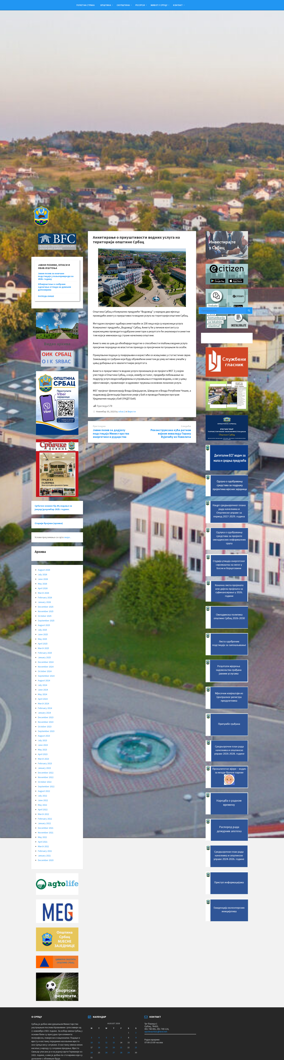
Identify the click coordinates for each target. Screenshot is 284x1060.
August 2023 (44, 735)
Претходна (99, 426)
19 (106, 1047)
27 (114, 1052)
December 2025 (45, 606)
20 (114, 1047)
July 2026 (42, 574)
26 (106, 1052)
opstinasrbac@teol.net (155, 1031)
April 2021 (42, 841)
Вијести (132, 411)
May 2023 (42, 749)
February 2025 (45, 652)
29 (129, 1052)
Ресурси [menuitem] (140, 5)
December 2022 (45, 772)
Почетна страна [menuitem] (85, 5)
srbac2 (121, 411)
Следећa (186, 426)
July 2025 (42, 629)
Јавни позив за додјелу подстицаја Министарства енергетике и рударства (111, 433)
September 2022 (46, 786)
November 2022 (45, 777)
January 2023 (44, 768)
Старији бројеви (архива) (49, 523)
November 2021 (45, 832)
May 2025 (42, 638)
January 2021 (44, 855)
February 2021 (45, 850)
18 (99, 1047)
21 (121, 1047)
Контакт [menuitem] (178, 5)
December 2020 (45, 860)
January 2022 (44, 823)
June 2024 (43, 689)
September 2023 (46, 731)
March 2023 (43, 758)
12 (106, 1042)
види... (67, 537)
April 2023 (42, 754)
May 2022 (42, 804)
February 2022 (45, 818)
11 (99, 1042)
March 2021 (43, 846)
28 (121, 1052)
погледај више (46, 296)
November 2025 (45, 611)
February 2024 (45, 708)
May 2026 (42, 583)
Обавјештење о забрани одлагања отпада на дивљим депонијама (54, 287)
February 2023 (45, 763)
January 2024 (44, 712)
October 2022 (44, 781)
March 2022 (43, 814)
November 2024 (45, 666)
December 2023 (45, 717)
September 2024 (46, 675)
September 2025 (46, 620)
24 (92, 1052)
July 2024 (42, 685)
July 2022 (42, 795)
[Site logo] (41, 224)
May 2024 (42, 694)
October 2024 (44, 671)
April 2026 (42, 588)
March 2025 (43, 648)
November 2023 (45, 721)
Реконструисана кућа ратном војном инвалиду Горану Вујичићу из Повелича (171, 433)
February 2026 (45, 597)
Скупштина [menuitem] (123, 5)
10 (92, 1042)
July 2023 (42, 740)
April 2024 (42, 698)
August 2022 (44, 791)
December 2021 (45, 827)
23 (136, 1047)
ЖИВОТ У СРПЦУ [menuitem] (159, 5)
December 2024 (45, 662)
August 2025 (44, 625)
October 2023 (44, 726)
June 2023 (43, 744)
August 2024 (44, 680)
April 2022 (42, 809)
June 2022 (43, 800)
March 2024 (43, 703)
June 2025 (43, 634)
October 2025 (44, 615)
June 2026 (43, 579)
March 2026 (43, 592)
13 (114, 1042)
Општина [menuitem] (105, 5)
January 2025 (44, 657)
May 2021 (42, 837)
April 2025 (42, 643)
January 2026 (44, 602)
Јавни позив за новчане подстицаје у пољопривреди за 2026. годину (55, 276)
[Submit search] (249, 310)
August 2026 (44, 569)
